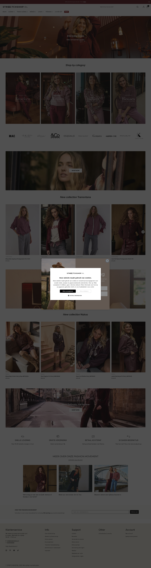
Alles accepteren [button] (68, 291)
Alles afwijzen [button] (84, 291)
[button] (75, 295)
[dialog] (75, 284)
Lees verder (90, 286)
